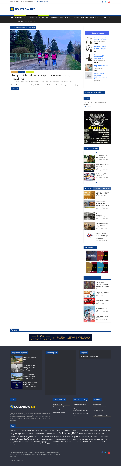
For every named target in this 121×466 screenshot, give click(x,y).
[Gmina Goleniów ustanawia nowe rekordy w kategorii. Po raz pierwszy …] (90, 200)
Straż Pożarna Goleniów (74, 442)
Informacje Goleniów (59, 410)
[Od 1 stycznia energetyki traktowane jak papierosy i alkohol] (90, 282)
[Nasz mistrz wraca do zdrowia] (90, 315)
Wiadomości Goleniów (59, 412)
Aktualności (31, 17)
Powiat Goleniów (57, 404)
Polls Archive (87, 107)
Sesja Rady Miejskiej (41, 442)
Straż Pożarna (61, 442)
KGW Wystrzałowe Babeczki (49, 81)
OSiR (66, 437)
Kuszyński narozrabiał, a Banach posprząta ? (30, 375)
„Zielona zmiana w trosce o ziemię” (101, 156)
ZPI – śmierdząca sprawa (40, 1)
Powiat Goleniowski (35, 439)
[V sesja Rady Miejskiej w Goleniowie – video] (17, 382)
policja (80, 436)
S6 (21, 442)
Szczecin (87, 441)
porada (13, 439)
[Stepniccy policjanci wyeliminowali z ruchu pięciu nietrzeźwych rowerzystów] (90, 232)
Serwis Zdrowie (27, 442)
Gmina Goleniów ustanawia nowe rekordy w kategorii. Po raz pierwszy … (102, 204)
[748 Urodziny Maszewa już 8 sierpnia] (90, 291)
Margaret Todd (33, 436)
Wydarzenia (43, 17)
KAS (90, 433)
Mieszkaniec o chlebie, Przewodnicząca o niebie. (102, 225)
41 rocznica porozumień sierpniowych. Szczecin (102, 215)
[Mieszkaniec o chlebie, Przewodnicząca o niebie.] (90, 222)
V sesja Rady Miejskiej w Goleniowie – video (30, 383)
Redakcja (93, 17)
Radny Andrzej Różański (88, 439)
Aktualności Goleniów (59, 407)
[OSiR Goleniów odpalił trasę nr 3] (90, 299)
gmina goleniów (23, 433)
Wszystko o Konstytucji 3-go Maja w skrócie (102, 193)
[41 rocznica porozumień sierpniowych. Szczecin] (90, 212)
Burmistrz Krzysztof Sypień (47, 430)
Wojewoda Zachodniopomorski (25, 444)
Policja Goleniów (94, 436)
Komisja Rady (96, 433)
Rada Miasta (76, 439)
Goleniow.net (40, 433)
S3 (16, 442)
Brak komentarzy (34, 81)
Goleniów (14, 72)
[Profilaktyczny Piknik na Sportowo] (89, 173)
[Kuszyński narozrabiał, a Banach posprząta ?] (17, 374)
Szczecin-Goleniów (98, 442)
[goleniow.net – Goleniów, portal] (12, 17)
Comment (107, 188)
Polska (105, 436)
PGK (71, 436)
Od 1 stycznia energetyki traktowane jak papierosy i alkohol (102, 284)
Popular (89, 188)
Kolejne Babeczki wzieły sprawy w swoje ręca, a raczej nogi (41, 76)
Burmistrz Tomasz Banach (92, 430)
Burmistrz (16, 430)
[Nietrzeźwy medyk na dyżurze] (17, 356)
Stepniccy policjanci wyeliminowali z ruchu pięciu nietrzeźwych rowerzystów (102, 236)
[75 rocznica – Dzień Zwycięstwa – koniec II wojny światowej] (17, 364)
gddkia (104, 430)
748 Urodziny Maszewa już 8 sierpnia (102, 293)
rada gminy (64, 439)
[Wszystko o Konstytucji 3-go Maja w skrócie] (90, 191)
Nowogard (22, 72)
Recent (98, 188)
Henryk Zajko (83, 433)
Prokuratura (52, 439)
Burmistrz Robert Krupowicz (70, 430)
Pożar (44, 439)
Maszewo (48, 436)
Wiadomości (19, 17)
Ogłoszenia (19, 21)
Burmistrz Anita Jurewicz (30, 430)
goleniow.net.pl (52, 433)
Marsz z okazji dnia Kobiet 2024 (64, 81)
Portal (67, 17)
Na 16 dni (95, 356)
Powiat (22, 439)
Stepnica (52, 442)
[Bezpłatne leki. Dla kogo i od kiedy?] (90, 307)
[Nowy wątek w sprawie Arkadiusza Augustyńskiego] (89, 164)
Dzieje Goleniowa (56, 17)
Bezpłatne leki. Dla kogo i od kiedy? (101, 309)
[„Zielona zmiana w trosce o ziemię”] (89, 155)
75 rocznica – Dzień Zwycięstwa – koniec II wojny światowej (29, 367)
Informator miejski (80, 17)
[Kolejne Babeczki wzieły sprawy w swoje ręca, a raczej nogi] (45, 31)
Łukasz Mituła (55, 444)
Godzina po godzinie (86, 356)
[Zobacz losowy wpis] (109, 17)
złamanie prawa (42, 444)
